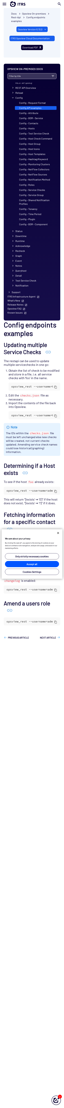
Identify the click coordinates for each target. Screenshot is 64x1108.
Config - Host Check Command (35, 138)
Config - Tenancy (28, 208)
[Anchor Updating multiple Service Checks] (48, 351)
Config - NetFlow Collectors (34, 169)
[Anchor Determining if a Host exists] (25, 472)
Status (19, 231)
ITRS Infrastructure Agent (21, 296)
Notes (18, 265)
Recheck (20, 250)
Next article (48, 637)
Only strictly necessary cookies (32, 556)
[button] (56, 1100)
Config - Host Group (30, 143)
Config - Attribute (28, 113)
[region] (32, 554)
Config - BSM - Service (31, 118)
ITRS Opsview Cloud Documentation (30, 38)
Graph (18, 255)
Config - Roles (26, 184)
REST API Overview (25, 87)
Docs (14, 13)
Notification (21, 285)
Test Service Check (25, 280)
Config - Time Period (30, 214)
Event (18, 260)
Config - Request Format (32, 102)
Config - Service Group (31, 195)
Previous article (18, 637)
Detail (18, 275)
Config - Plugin (27, 219)
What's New (13, 300)
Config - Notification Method (34, 179)
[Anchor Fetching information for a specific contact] (10, 528)
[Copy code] (55, 387)
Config (19, 97)
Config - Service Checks (32, 189)
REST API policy (23, 82)
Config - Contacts (28, 123)
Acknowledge (22, 245)
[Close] (58, 532)
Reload (19, 92)
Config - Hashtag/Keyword (33, 159)
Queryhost (21, 270)
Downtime (21, 236)
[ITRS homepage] (32, 4)
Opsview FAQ (14, 308)
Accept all (32, 564)
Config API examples (30, 107)
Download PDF (30, 47)
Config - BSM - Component (33, 224)
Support (16, 292)
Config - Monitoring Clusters (34, 164)
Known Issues (15, 312)
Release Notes (15, 304)
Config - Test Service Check (34, 133)
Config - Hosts (27, 128)
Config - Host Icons (29, 148)
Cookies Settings (32, 571)
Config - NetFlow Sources (33, 174)
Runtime (20, 240)
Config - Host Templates (32, 154)
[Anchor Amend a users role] (10, 610)
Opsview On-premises (34, 13)
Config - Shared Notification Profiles (34, 202)
